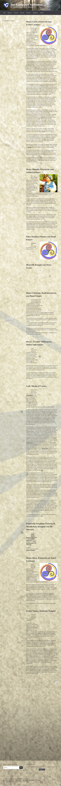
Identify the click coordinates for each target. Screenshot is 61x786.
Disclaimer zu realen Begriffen (29, 780)
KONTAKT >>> (42, 769)
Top (58, 783)
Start (4, 12)
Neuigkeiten (35, 12)
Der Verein (28, 12)
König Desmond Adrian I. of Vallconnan (31, 543)
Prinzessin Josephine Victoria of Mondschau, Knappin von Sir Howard (40, 526)
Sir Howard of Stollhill (32, 549)
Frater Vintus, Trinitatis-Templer (41, 611)
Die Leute (22, 12)
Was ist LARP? (18, 780)
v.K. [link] (35, 29)
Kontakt (41, 12)
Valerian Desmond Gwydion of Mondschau (31, 536)
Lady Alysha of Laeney (36, 386)
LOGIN (38, 780)
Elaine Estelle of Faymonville (30, 539)
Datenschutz (11, 780)
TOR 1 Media (19, 778)
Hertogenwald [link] (29, 395)
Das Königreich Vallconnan (27, 4)
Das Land (16, 12)
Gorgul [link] (43, 131)
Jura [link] (30, 402)
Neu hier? (10, 12)
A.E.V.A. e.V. (13, 778)
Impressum (5, 780)
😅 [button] (56, 374)
